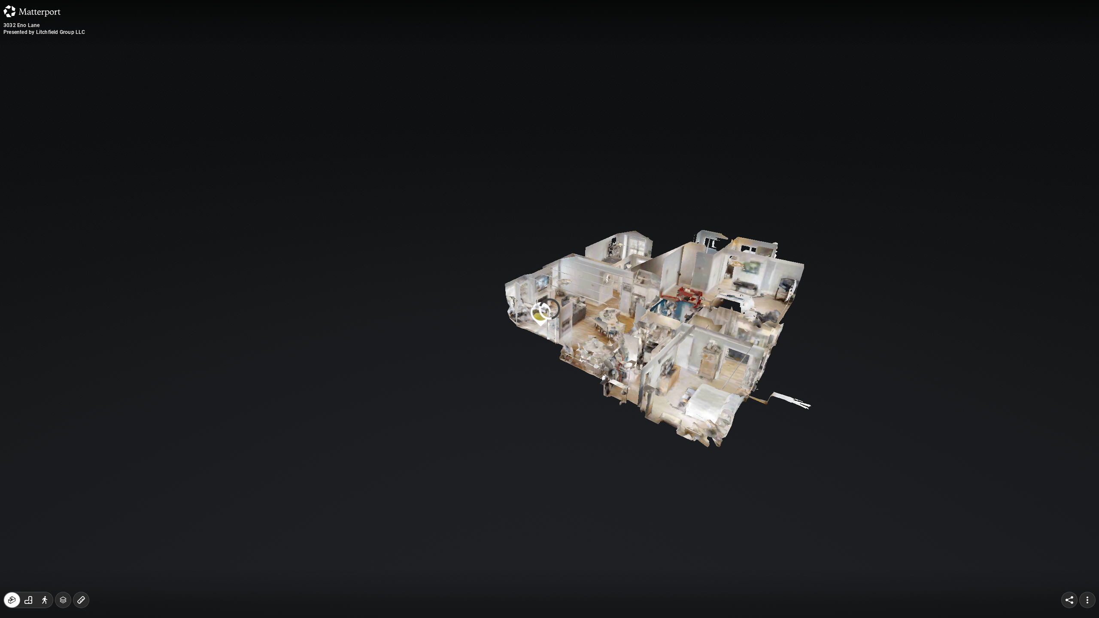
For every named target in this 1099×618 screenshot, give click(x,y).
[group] (28, 600)
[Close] (654, 74)
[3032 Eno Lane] (549, 309)
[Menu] (1087, 600)
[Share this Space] (1069, 600)
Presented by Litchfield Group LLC (44, 32)
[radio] (12, 600)
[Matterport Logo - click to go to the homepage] (32, 11)
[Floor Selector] (63, 600)
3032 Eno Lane (21, 25)
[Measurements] (81, 600)
